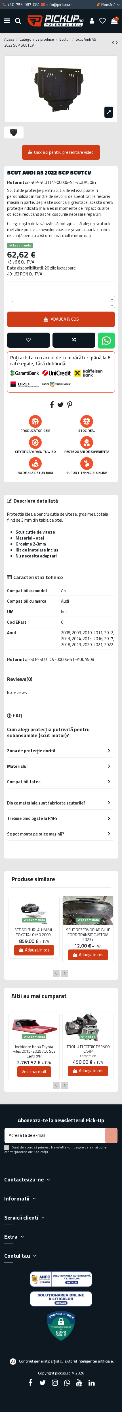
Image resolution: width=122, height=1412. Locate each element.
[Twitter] (42, 1382)
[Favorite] (103, 21)
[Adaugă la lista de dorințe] (28, 340)
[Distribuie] (52, 406)
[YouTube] (79, 1382)
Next (64, 973)
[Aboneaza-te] (111, 1135)
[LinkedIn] (91, 1382)
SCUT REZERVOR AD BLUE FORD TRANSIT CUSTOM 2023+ (88, 935)
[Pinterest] (69, 406)
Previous (56, 973)
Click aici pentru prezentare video (64, 152)
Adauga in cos (65, 319)
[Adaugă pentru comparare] (73, 340)
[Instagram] (54, 1382)
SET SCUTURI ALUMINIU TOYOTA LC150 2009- (34, 932)
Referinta (17, 659)
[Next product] (116, 42)
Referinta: (17, 182)
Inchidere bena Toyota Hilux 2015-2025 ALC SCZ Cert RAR (34, 1051)
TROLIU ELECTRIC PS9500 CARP (88, 1049)
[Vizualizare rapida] (34, 926)
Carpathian (88, 1055)
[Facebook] (30, 1382)
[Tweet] (60, 406)
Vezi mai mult (34, 1071)
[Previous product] (113, 42)
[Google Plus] (67, 1382)
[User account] (92, 21)
